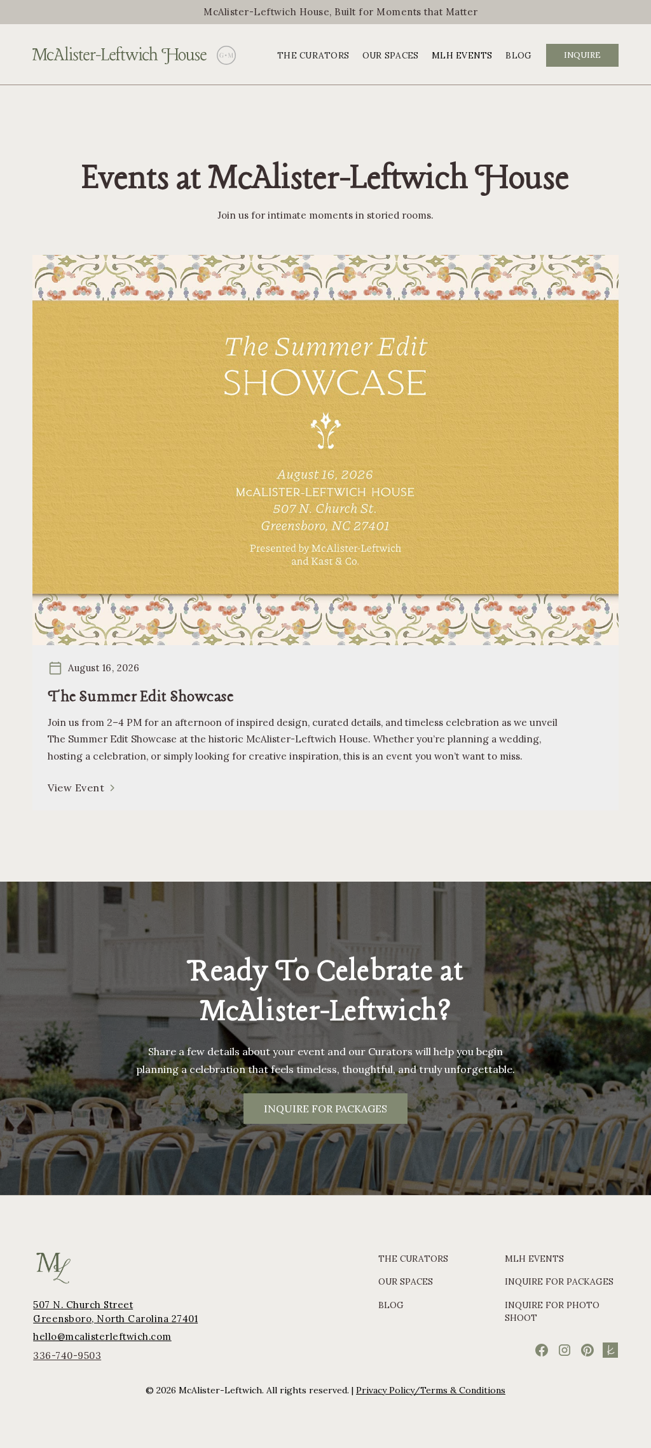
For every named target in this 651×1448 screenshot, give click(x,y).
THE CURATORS (313, 55)
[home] (119, 55)
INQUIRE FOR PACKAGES (325, 1108)
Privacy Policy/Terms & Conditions (430, 1390)
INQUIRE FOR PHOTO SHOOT (552, 1311)
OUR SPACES (390, 55)
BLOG (518, 55)
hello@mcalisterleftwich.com (102, 1336)
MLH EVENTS (462, 55)
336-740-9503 (67, 1355)
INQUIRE (582, 55)
